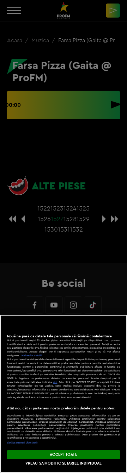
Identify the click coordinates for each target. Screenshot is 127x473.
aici (55, 382)
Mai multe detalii (32, 355)
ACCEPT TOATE (63, 454)
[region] (63, 394)
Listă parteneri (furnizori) (22, 442)
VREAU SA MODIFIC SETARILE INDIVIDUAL (63, 463)
